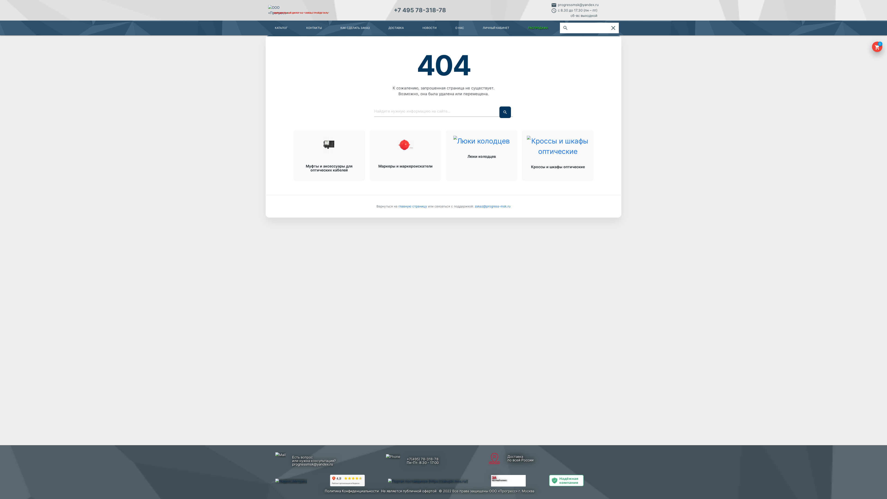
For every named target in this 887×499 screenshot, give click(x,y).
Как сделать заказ (355, 28)
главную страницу (413, 206)
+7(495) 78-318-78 (422, 459)
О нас (459, 28)
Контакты (314, 28)
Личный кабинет (496, 28)
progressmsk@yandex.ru (578, 5)
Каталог (281, 28)
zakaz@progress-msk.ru (492, 206)
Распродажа (538, 28)
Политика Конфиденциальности (352, 491)
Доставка (396, 28)
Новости (429, 28)
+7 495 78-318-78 (420, 10)
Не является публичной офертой (409, 491)
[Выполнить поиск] (505, 112)
